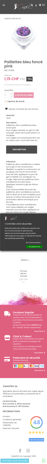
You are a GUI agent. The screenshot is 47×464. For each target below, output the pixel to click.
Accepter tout (34, 246)
